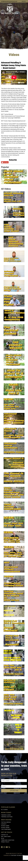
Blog (2, 838)
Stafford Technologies (17, 855)
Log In (24, 1)
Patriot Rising (5, 827)
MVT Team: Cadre (6, 836)
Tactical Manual (6, 822)
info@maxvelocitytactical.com (9, 1)
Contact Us (4, 834)
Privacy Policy (5, 842)
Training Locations (6, 816)
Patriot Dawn (5, 825)
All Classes (4, 809)
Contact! (3, 824)
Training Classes (6, 815)
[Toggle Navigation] (25, 8)
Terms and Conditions (7, 840)
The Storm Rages (6, 829)
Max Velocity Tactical (9, 13)
